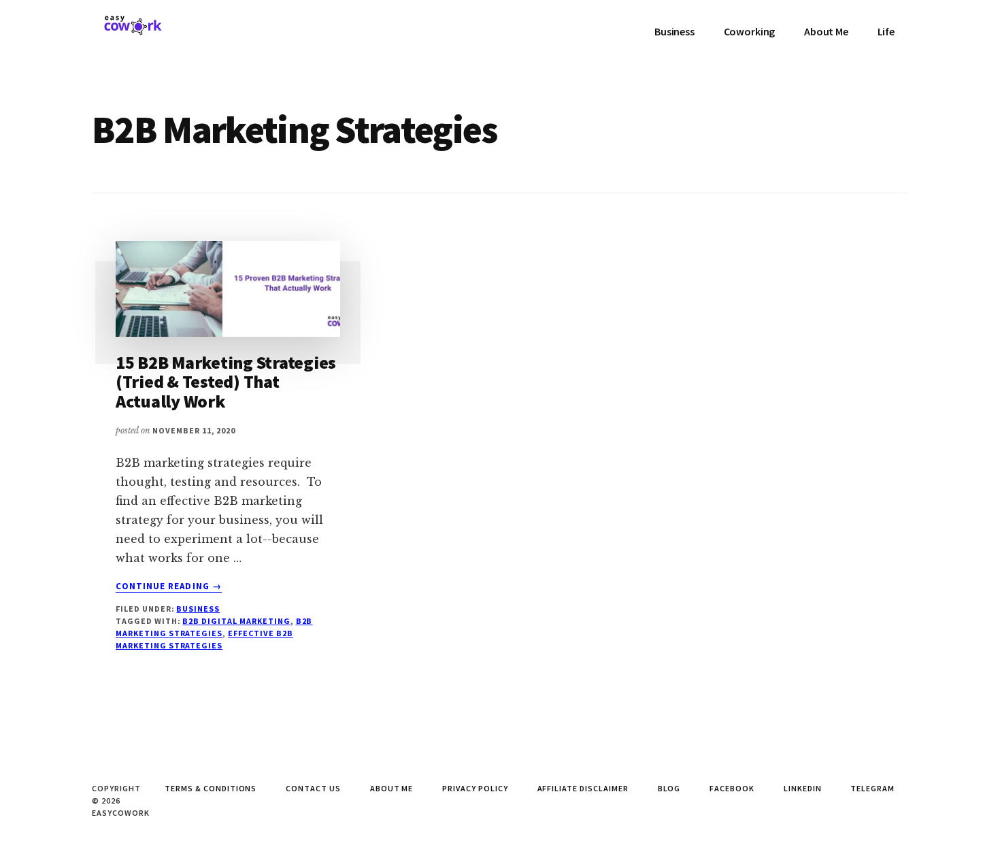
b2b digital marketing (236, 621)
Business (198, 609)
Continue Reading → (169, 586)
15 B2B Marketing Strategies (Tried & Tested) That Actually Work (226, 381)
